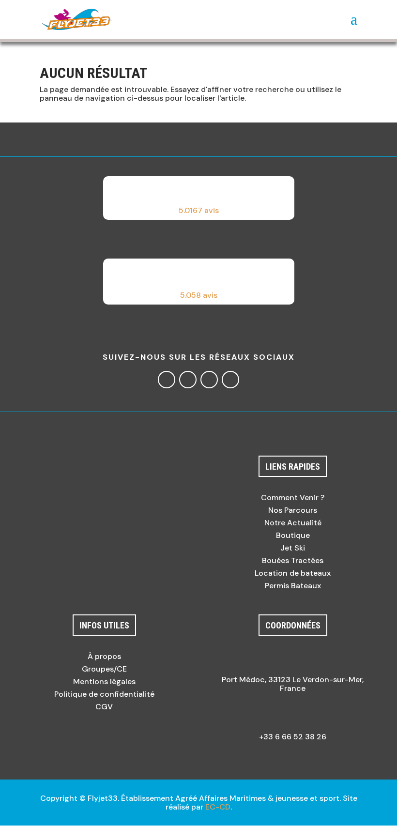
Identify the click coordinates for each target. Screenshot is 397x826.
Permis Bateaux (293, 586)
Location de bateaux (293, 573)
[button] (199, 198)
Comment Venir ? (292, 497)
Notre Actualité (292, 523)
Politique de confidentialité (104, 694)
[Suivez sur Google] (209, 379)
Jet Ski (292, 548)
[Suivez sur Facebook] (166, 379)
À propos (104, 656)
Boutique (293, 535)
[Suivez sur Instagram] (188, 379)
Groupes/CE (104, 669)
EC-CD (217, 807)
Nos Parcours (292, 510)
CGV (104, 707)
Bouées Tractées (292, 560)
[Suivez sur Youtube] (230, 379)
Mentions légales (104, 681)
